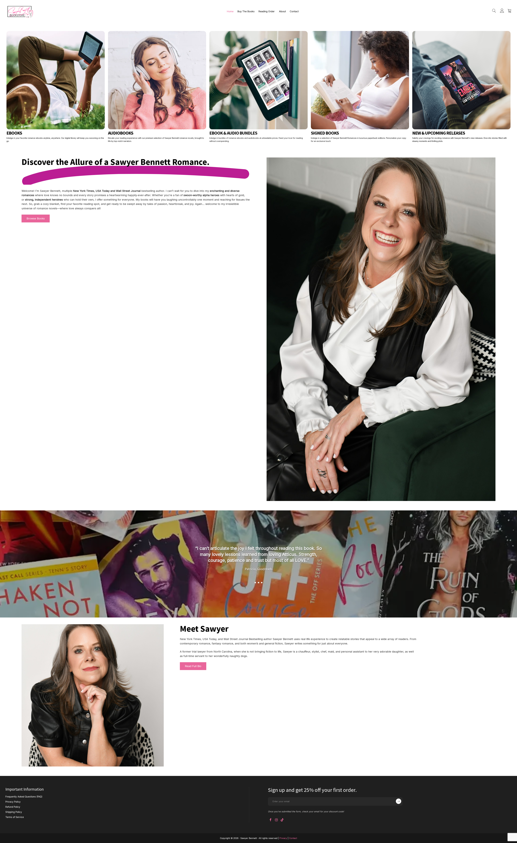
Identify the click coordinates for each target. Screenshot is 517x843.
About (282, 11)
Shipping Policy (13, 812)
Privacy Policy (13, 801)
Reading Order (266, 11)
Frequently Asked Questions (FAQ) (23, 796)
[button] (255, 582)
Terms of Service (14, 817)
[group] (258, 561)
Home (230, 11)
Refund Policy (12, 807)
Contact (294, 11)
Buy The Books (245, 11)
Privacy (283, 838)
